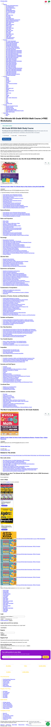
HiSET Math (5, 598)
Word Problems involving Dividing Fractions (12, 305)
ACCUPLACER (9, 103)
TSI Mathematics (10, 38)
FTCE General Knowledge (11, 83)
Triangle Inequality (7, 367)
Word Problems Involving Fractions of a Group (13, 198)
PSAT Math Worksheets (11, 64)
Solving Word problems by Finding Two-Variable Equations (16, 345)
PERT (7, 91)
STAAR (7, 95)
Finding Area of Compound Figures (10, 378)
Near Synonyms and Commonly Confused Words (13, 471)
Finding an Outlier (7, 402)
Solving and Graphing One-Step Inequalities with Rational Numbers (17, 333)
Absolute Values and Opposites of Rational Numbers (14, 266)
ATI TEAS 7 (8, 81)
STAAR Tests (9, 35)
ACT (7, 101)
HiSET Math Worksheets (11, 58)
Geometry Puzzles (10, 108)
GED (7, 84)
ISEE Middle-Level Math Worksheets (14, 61)
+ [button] (3, 4)
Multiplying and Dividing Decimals (10, 313)
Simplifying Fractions (7, 199)
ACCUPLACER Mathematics (12, 5)
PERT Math (5, 604)
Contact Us (5, 719)
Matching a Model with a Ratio (9, 224)
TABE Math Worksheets (11, 72)
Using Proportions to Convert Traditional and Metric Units (15, 360)
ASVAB (7, 80)
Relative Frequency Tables (8, 397)
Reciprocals (5, 293)
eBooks (5, 4)
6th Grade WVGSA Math (5, 455)
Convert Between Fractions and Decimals (12, 203)
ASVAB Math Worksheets (11, 45)
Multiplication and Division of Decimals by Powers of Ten (15, 306)
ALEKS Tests (9, 9)
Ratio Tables (5, 222)
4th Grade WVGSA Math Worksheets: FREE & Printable (28, 569)
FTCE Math (8, 17)
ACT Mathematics (10, 6)
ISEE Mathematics (10, 24)
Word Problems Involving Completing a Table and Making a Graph (17, 407)
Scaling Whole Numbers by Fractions (11, 298)
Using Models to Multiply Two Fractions (11, 302)
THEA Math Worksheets (11, 71)
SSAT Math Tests (10, 34)
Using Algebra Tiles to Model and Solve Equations (14, 322)
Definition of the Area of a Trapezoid (11, 377)
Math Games (6, 685)
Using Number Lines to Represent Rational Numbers (14, 212)
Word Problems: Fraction (8, 197)
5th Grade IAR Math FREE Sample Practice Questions (14, 462)
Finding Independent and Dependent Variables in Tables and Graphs (18, 319)
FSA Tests (8, 16)
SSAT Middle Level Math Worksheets (14, 68)
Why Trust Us (6, 714)
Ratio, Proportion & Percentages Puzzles (15, 110)
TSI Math (5, 611)
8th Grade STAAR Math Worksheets (14, 70)
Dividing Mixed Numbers (8, 311)
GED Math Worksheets (11, 49)
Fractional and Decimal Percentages (11, 249)
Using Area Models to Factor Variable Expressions (14, 282)
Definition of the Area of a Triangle (10, 370)
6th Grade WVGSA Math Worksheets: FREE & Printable (28, 577)
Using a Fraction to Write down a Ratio (11, 223)
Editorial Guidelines (7, 718)
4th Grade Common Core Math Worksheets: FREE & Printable (16, 460)
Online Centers (6, 682)
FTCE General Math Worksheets (13, 48)
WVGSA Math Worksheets (44, 455)
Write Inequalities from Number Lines (11, 349)
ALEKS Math (6, 591)
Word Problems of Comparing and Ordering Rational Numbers (16, 214)
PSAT (7, 102)
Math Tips (6, 113)
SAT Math (5, 695)
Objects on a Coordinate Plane (9, 386)
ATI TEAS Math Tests (10, 11)
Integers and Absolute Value (9, 260)
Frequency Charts (7, 398)
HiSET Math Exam (10, 22)
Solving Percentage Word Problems (10, 248)
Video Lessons (6, 708)
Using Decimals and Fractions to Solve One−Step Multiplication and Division (19, 330)
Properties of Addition (8, 291)
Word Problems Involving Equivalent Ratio (12, 229)
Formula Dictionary (7, 686)
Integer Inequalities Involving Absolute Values (13, 262)
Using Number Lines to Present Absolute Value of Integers (15, 261)
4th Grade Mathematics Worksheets (14, 51)
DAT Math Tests (9, 15)
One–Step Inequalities (8, 352)
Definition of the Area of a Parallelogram (12, 375)
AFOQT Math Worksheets (11, 43)
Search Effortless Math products (7, 588)
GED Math (5, 597)
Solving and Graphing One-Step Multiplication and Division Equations (18, 331)
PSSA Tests (8, 29)
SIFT (7, 94)
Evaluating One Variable (8, 324)
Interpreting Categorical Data (9, 404)
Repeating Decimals (7, 201)
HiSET (7, 85)
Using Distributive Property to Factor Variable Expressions (15, 284)
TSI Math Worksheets (10, 75)
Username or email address (6, 616)
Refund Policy (21, 724)
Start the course (6, 139)
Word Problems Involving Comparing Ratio (12, 228)
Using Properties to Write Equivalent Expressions (13, 273)
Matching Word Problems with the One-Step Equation (14, 335)
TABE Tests (8, 36)
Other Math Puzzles (10, 111)
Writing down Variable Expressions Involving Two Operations (16, 281)
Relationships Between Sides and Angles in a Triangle (14, 369)
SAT (7, 100)
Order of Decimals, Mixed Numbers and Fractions (14, 207)
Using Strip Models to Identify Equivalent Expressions (14, 274)
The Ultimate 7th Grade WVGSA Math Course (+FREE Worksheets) (30, 538)
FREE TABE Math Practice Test (9, 465)
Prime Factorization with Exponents (11, 279)
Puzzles (5, 104)
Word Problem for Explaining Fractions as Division (14, 304)
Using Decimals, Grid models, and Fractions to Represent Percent (17, 242)
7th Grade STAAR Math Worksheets (14, 69)
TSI (7, 98)
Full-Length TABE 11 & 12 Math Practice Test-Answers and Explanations (18, 463)
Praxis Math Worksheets (11, 63)
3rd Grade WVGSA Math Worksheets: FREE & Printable (28, 561)
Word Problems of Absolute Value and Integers (13, 263)
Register (10, 620)
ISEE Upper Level (9, 88)
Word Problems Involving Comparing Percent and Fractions (16, 251)
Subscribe (46, 657)
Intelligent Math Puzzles (11, 109)
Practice (5, 39)
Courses (5, 76)
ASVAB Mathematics (10, 10)
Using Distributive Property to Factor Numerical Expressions (16, 285)
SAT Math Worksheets (11, 65)
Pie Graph (5, 394)
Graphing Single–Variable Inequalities (11, 351)
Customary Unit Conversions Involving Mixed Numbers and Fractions (18, 359)
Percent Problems (7, 254)
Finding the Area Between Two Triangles (12, 380)
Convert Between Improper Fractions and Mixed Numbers (15, 206)
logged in (8, 482)
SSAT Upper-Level (10, 90)
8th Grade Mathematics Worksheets (14, 56)
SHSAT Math (6, 602)
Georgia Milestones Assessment (13, 19)
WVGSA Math (27, 455)
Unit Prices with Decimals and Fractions (11, 204)
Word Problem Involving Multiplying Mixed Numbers (14, 312)
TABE (7, 96)
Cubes (4, 372)
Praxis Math (8, 26)
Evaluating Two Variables (8, 343)
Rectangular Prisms (7, 373)
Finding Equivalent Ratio (8, 226)
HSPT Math (8, 23)
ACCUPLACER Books (7, 704)
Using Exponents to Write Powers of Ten (11, 278)
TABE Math (5, 609)
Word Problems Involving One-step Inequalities (13, 353)
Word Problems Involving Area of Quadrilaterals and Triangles (16, 376)
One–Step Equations (7, 334)
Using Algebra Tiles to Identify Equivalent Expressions (14, 275)
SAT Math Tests (9, 30)
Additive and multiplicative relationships (12, 290)
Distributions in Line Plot (8, 396)
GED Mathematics (10, 18)
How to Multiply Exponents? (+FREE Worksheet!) (13, 461)
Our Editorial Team (7, 716)
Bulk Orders (14, 724)
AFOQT (7, 77)
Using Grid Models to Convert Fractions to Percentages (15, 250)
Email (1, 632)
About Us (5, 713)
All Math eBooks (6, 702)
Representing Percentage (8, 240)
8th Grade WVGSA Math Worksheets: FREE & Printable (28, 554)
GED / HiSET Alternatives (11, 97)
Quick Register (3, 627)
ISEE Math (5, 697)
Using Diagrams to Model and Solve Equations (13, 323)
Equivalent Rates (6, 231)
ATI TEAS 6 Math (6, 593)
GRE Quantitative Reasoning (12, 21)
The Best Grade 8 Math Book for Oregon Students (14, 467)
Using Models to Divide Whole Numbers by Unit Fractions (15, 299)
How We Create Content (8, 715)
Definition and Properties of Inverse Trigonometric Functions (16, 466)
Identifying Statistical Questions (10, 406)
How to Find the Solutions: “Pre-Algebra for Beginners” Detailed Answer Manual (20, 468)
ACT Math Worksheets (11, 41)
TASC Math (5, 610)
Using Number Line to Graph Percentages (12, 241)
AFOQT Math (6, 590)
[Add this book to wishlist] (45, 163)
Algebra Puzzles (9, 107)
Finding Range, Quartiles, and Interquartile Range (13, 403)
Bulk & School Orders (7, 707)
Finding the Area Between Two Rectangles (12, 379)
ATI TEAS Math (6, 692)
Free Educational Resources (9, 679)
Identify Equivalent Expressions (10, 272)
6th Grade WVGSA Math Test (17, 455)
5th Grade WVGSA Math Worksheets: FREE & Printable (28, 585)
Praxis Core (8, 93)
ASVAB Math (6, 592)
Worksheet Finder (7, 680)
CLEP (7, 13)
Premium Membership (8, 706)
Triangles (5, 366)
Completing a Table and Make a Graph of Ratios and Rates (16, 235)
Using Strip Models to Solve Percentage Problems (14, 245)
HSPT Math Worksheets (11, 60)
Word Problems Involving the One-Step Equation (13, 336)
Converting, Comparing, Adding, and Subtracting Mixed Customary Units (18, 358)
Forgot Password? (4, 620)
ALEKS (7, 78)
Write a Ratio (6, 221)
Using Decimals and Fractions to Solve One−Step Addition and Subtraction (19, 329)
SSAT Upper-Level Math (8, 603)
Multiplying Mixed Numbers (9, 310)
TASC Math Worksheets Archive (13, 74)
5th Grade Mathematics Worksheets (14, 52)
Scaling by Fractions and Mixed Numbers (12, 309)
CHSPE (7, 82)
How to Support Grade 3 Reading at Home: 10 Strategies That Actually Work (19, 469)
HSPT (7, 87)
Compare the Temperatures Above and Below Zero (14, 361)
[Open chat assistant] (48, 724)
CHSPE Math (6, 595)
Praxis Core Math (7, 605)
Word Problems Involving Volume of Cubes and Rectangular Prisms (17, 382)
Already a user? (3, 635)
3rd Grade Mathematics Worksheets (14, 50)
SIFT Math (8, 32)
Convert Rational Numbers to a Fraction (11, 216)
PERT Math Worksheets (11, 62)
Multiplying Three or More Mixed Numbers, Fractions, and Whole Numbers (19, 315)
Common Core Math (10, 12)
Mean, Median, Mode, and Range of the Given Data (14, 400)
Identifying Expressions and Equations (11, 271)
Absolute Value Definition (8, 259)
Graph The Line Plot (7, 395)
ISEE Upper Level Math (8, 601)
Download (3, 189)
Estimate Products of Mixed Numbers (11, 307)
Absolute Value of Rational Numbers (11, 265)
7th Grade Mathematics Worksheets (14, 55)
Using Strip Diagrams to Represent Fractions (12, 195)
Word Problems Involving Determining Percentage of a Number (16, 247)
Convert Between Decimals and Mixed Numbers (13, 205)
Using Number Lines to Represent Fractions (12, 194)
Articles (7, 114)
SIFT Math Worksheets (11, 67)
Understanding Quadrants (8, 388)
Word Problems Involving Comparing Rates (12, 232)
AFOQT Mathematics (10, 8)
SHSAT (7, 89)
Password (3, 617)
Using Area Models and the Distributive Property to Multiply (16, 292)
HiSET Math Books (7, 703)
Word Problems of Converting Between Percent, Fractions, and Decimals (18, 253)
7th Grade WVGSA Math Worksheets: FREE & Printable (28, 546)
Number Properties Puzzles (12, 106)
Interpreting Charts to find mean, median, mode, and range (15, 401)
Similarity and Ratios (7, 230)
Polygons (5, 371)
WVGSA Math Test (34, 455)
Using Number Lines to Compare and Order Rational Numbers (16, 213)
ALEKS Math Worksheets (11, 44)
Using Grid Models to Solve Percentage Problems (13, 244)
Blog (7, 115)
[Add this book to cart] (48, 163)
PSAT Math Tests (10, 28)
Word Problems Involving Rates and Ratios (12, 234)
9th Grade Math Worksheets (12, 57)
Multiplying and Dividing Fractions (10, 303)
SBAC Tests (8, 31)
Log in (2, 619)
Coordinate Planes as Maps (9, 389)
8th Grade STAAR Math (8, 608)
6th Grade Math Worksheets (12, 54)
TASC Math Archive (10, 37)
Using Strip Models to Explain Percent (11, 243)
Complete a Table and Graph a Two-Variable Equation (14, 342)
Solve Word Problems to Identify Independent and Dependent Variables (18, 321)
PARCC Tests (9, 25)
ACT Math (5, 696)
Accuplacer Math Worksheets (12, 42)
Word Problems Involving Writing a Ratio (12, 225)
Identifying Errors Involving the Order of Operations (14, 280)
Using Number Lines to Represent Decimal (12, 200)
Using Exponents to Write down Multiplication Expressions (15, 276)
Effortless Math (3, 1)
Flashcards (5, 684)
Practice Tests (6, 681)
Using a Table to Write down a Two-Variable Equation (14, 341)
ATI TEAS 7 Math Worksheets (12, 47)
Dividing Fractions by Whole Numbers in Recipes (13, 300)
